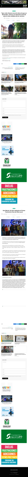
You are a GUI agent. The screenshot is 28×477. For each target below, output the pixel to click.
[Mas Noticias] (25, 6)
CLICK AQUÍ (8, 58)
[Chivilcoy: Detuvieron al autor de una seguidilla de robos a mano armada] (7, 338)
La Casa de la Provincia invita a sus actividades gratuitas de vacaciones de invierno (20, 354)
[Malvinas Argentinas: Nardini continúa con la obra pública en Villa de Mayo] (21, 77)
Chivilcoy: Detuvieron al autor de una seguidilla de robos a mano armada (6, 343)
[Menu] (1, 6)
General (14, 208)
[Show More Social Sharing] (21, 20)
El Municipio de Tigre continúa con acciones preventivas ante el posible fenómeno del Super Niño (6, 93)
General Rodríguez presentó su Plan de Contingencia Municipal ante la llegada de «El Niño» (21, 93)
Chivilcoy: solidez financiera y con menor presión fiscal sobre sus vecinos (7, 82)
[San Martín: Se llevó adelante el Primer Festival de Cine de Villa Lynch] (14, 227)
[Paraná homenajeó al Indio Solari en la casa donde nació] (21, 338)
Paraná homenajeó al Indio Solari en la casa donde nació (20, 343)
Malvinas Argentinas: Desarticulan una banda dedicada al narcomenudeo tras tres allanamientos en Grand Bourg (6, 354)
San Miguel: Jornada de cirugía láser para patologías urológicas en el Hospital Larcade (20, 69)
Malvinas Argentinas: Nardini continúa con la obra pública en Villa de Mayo (21, 82)
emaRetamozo (17, 474)
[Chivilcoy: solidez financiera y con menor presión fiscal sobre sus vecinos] (7, 77)
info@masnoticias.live (15, 472)
